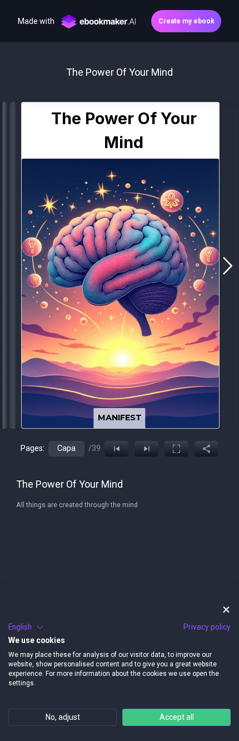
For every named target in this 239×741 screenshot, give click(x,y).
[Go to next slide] (227, 266)
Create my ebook (186, 21)
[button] (26, 627)
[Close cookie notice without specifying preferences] (226, 610)
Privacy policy (207, 626)
